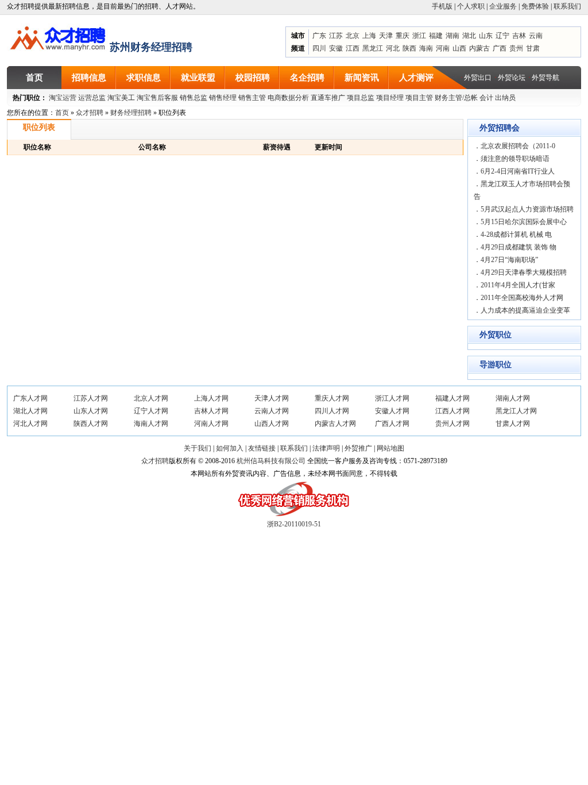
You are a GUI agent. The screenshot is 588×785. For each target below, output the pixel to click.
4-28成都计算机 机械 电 (516, 234)
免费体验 (535, 6)
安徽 (336, 48)
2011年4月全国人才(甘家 (518, 285)
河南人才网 (211, 424)
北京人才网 (151, 398)
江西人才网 (452, 411)
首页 (62, 113)
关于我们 (197, 448)
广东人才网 (30, 398)
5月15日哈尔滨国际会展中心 (524, 222)
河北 (393, 48)
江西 (352, 48)
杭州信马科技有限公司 (271, 461)
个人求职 (471, 6)
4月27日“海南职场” (509, 260)
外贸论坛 (511, 78)
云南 (536, 36)
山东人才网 (91, 411)
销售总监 (193, 98)
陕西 (409, 48)
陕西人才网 (91, 424)
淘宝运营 (62, 98)
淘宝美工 (121, 98)
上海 (369, 36)
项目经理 (390, 98)
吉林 (519, 36)
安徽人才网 (392, 411)
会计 (486, 98)
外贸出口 (478, 78)
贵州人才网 (452, 424)
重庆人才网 (332, 398)
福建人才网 (452, 398)
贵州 (516, 48)
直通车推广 (328, 98)
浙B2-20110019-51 (294, 524)
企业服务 (503, 6)
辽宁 (502, 36)
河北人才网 (30, 424)
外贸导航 (545, 78)
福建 (436, 36)
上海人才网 (211, 398)
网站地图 (390, 448)
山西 (459, 48)
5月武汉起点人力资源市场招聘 (527, 209)
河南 (443, 48)
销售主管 (252, 98)
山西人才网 (271, 424)
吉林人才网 (211, 411)
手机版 (442, 6)
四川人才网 (332, 411)
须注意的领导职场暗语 (515, 159)
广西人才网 (392, 424)
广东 (319, 36)
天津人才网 (271, 398)
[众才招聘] (58, 36)
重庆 (402, 36)
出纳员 (505, 98)
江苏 (336, 36)
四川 (319, 48)
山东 (486, 36)
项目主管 (419, 98)
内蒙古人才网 (335, 424)
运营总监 (92, 98)
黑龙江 (372, 48)
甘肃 (533, 48)
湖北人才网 (30, 411)
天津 (386, 36)
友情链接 (262, 448)
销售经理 (223, 98)
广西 (499, 48)
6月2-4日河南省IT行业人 (518, 171)
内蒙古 (479, 48)
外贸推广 (358, 448)
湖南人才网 (513, 398)
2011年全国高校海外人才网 (522, 298)
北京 (352, 36)
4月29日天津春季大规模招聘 (524, 272)
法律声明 (326, 448)
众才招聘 (89, 113)
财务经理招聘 (131, 113)
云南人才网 (271, 411)
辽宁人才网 (151, 411)
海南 (426, 48)
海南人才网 (151, 424)
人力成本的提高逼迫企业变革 (525, 310)
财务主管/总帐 (456, 98)
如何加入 (229, 448)
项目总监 (360, 98)
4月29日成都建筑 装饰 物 (518, 247)
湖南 (452, 36)
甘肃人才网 (513, 424)
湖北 (469, 36)
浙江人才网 (392, 398)
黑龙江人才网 (516, 411)
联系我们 (567, 6)
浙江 (419, 36)
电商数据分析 (288, 98)
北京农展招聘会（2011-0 (518, 146)
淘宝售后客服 (157, 98)
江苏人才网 (91, 398)
